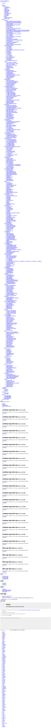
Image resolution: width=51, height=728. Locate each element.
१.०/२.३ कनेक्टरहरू (9, 55)
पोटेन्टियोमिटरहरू (6, 267)
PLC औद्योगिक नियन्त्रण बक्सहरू (11, 339)
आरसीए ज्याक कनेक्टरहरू (10, 97)
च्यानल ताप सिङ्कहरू (9, 374)
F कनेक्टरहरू (8, 51)
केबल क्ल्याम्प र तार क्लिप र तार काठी (11, 195)
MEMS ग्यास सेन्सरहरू (9, 320)
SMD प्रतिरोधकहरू (9, 278)
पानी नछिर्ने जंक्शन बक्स (9, 73)
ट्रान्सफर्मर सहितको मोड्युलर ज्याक (11, 122)
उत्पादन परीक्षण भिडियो (7, 398)
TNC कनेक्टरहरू (8, 53)
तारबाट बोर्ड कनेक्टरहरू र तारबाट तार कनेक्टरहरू (13, 21)
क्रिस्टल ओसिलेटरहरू (9, 304)
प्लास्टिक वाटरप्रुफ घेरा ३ (10, 347)
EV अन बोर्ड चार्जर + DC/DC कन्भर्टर (11, 154)
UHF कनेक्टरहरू (8, 58)
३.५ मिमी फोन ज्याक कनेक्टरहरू (11, 93)
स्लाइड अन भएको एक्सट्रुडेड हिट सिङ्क (12, 376)
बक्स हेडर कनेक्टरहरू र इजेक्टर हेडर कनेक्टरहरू (13, 24)
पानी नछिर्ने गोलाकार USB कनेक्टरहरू (11, 135)
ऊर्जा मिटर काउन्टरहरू (9, 224)
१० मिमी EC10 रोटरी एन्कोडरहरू (11, 310)
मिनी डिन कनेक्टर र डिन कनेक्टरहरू (11, 96)
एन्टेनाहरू (5, 61)
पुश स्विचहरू (8, 187)
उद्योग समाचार (6, 393)
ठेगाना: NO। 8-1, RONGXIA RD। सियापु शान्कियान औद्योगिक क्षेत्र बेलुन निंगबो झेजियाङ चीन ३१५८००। (18, 597)
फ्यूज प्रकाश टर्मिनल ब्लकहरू (10, 76)
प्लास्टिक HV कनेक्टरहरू (10, 147)
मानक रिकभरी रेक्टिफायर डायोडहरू (11, 245)
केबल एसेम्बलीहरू (6, 205)
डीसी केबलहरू (8, 221)
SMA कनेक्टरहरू (9, 46)
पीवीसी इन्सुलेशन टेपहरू (9, 382)
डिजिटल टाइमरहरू (9, 356)
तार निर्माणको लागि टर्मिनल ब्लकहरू (11, 71)
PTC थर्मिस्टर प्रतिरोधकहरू (10, 275)
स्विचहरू (5, 181)
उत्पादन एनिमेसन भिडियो (7, 396)
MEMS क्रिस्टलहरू (9, 308)
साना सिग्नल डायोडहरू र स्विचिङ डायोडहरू (12, 251)
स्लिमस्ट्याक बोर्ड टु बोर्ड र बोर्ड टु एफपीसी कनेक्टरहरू (14, 22)
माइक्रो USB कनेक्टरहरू (10, 37)
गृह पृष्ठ (3, 5)
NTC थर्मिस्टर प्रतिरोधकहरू (10, 283)
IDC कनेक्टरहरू (8, 26)
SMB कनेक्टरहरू (9, 47)
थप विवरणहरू (4, 426)
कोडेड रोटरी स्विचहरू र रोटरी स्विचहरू (12, 192)
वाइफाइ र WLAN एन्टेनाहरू (10, 64)
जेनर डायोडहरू (8, 250)
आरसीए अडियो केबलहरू (9, 219)
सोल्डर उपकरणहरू (9, 385)
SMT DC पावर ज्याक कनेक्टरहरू (11, 89)
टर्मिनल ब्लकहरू (6, 104)
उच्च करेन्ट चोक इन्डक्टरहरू (10, 288)
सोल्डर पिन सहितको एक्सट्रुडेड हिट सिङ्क (12, 375)
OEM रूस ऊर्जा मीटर (9, 230)
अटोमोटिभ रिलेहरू (9, 350)
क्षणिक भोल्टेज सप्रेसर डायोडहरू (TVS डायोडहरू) (13, 249)
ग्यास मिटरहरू (8, 229)
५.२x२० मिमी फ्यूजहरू (9, 260)
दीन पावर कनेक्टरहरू (9, 91)
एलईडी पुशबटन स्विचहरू (9, 189)
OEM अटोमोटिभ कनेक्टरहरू (10, 145)
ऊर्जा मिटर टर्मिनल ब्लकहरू (10, 227)
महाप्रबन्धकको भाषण (7, 7)
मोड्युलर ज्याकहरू (9, 120)
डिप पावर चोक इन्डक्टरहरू (10, 286)
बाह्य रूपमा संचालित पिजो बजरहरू (11, 172)
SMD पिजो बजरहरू (9, 169)
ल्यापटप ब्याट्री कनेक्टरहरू (10, 167)
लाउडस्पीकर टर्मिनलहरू (9, 102)
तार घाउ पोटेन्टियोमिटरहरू (10, 270)
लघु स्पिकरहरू (8, 176)
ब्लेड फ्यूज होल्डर (8, 266)
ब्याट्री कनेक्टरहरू (7, 157)
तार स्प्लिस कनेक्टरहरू (9, 72)
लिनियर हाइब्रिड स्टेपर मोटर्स (10, 371)
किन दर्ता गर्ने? (6, 15)
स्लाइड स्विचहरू (8, 190)
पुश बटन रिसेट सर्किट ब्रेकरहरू (10, 257)
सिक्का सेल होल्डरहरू (9, 162)
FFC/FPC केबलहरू (9, 206)
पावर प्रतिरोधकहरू (9, 274)
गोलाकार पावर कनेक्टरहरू (10, 80)
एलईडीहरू (7, 240)
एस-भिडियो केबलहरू (9, 222)
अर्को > (2, 573)
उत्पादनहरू (4, 404)
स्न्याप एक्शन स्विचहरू (9, 183)
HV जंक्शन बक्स (8, 150)
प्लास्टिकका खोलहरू (9, 337)
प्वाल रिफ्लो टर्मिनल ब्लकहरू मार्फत (11, 105)
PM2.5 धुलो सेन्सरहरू (9, 321)
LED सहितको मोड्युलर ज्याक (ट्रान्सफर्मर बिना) (13, 121)
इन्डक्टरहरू (6, 284)
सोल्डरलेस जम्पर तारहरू (9, 384)
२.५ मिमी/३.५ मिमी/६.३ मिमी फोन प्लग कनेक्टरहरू (13, 95)
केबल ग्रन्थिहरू (8, 197)
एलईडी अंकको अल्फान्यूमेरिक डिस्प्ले (11, 239)
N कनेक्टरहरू (8, 54)
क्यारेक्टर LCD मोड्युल (9, 233)
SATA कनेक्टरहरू (9, 38)
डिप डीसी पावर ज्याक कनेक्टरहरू (11, 90)
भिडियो (3, 394)
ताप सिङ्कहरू (6, 373)
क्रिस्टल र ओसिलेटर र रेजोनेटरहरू (9, 301)
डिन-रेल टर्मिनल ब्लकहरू (9, 115)
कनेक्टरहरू (6, 20)
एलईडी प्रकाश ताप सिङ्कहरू (10, 378)
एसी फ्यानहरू (8, 358)
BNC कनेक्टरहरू (9, 52)
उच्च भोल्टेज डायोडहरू (9, 253)
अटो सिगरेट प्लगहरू (9, 380)
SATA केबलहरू (8, 214)
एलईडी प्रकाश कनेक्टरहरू (10, 70)
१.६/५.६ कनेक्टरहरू (9, 56)
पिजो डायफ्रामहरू (9, 178)
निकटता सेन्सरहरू (9, 325)
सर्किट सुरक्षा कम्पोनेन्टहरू (8, 254)
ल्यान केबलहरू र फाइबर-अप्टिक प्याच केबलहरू (13, 212)
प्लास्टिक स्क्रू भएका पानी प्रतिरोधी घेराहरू (12, 332)
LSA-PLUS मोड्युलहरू (9, 131)
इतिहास (5, 16)
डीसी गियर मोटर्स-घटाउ (9, 365)
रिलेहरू (5, 348)
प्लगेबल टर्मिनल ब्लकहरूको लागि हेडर (11, 109)
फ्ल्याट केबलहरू (8, 207)
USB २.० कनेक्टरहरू (9, 35)
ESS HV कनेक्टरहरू (9, 149)
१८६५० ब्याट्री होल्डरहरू (10, 163)
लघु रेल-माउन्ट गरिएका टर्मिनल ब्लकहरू (12, 112)
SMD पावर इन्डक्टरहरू (9, 287)
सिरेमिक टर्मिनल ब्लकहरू (9, 114)
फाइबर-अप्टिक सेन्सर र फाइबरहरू (11, 328)
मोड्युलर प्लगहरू (8, 124)
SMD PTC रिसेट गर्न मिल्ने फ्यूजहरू (11, 255)
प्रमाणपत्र (5, 8)
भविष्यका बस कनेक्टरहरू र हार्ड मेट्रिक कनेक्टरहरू (13, 44)
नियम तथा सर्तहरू (6, 18)
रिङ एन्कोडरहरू (8, 314)
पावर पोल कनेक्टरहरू (9, 159)
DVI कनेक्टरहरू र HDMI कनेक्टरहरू (12, 39)
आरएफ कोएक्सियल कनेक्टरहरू (8, 45)
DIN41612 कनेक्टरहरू (9, 43)
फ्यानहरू (5, 357)
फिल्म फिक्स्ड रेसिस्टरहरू (10, 279)
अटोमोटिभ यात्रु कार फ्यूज (10, 265)
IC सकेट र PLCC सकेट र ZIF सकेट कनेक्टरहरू (13, 28)
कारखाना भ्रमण (6, 9)
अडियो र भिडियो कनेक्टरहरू (8, 86)
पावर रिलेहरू (8, 349)
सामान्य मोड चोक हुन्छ (9, 290)
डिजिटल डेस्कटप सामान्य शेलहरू (11, 338)
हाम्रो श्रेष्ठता (6, 12)
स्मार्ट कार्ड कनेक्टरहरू (9, 32)
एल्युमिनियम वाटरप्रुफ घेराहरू (10, 346)
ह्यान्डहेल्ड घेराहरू (8, 335)
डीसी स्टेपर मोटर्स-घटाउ (9, 369)
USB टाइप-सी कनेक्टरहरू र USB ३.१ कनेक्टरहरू (13, 33)
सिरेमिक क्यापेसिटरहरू (9, 299)
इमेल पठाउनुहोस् (2, 601)
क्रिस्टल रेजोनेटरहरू (9, 303)
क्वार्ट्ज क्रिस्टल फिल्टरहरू (10, 305)
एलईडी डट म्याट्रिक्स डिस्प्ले (10, 235)
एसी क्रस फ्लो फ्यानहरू (9, 362)
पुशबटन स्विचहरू (8, 188)
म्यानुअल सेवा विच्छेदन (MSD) (10, 151)
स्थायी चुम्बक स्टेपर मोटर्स (10, 372)
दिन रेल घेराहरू (8, 334)
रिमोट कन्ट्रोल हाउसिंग (9, 345)
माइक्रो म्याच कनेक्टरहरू (9, 25)
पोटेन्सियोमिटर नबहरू (9, 271)
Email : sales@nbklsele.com (4, 0)
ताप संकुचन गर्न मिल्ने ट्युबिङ (10, 381)
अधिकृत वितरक (6, 11)
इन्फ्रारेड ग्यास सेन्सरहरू (9, 318)
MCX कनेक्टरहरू (9, 48)
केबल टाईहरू (8, 196)
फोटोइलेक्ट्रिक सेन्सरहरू (10, 327)
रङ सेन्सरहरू (8, 329)
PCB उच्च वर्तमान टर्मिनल (10, 118)
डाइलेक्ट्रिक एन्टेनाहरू (9, 66)
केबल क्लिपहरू (8, 198)
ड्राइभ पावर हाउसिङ (9, 343)
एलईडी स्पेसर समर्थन (9, 242)
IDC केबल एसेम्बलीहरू (9, 209)
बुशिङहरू (7, 202)
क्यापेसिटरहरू (6, 296)
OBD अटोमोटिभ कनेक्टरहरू (10, 144)
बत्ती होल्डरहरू (8, 78)
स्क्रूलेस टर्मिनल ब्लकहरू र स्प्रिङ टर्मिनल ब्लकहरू (13, 108)
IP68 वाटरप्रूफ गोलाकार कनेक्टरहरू (11, 81)
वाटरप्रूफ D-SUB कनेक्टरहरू (10, 136)
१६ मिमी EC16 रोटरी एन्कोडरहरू (11, 313)
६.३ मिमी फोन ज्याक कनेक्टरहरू (11, 94)
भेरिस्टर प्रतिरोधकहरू (9, 276)
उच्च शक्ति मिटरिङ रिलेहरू (10, 353)
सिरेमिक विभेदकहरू (9, 307)
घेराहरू (5, 331)
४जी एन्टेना (7, 68)
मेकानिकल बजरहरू (9, 175)
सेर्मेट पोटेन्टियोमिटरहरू (9, 268)
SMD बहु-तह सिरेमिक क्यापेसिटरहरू (11, 300)
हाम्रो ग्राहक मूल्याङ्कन (7, 13)
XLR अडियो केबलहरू (9, 218)
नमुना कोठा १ (6, 389)
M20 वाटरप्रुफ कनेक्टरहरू (10, 85)
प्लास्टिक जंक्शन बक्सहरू (10, 336)
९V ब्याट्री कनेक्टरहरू (9, 166)
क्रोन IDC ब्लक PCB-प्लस (10, 132)
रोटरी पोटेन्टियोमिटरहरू (9, 272)
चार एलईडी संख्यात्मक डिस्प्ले (10, 238)
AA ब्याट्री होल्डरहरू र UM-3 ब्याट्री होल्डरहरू (13, 164)
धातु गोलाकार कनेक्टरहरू (10, 84)
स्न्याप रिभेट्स (8, 201)
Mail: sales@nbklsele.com (6, 596)
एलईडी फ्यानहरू (8, 360)
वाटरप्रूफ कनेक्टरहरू (7, 133)
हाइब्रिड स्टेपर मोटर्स (9, 370)
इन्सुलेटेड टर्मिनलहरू (9, 116)
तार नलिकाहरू (8, 199)
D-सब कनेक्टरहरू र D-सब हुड (10, 29)
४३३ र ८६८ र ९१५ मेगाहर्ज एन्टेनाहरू (11, 65)
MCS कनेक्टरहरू (9, 113)
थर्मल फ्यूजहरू (8, 264)
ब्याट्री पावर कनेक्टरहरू (9, 158)
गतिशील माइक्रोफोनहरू (9, 180)
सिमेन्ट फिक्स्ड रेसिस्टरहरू (10, 281)
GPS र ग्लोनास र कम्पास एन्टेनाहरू (11, 62)
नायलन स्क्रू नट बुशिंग (9, 200)
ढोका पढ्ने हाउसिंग (9, 341)
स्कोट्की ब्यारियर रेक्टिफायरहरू (10, 248)
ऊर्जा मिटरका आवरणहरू (9, 228)
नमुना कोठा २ (6, 390)
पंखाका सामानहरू (8, 363)
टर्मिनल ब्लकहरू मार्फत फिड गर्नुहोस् (11, 111)
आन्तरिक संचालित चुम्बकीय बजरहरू (11, 173)
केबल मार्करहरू (8, 204)
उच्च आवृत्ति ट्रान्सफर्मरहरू (10, 294)
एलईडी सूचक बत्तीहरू (9, 241)
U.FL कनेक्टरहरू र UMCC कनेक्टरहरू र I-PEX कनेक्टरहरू (15, 49)
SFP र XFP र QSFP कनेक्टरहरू (11, 125)
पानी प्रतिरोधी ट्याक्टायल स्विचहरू (11, 185)
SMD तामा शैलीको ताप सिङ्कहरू (11, 377)
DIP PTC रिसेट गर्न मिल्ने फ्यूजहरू (11, 256)
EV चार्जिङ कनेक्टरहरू (9, 155)
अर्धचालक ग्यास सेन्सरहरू (10, 317)
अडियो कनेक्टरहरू (5, 405)
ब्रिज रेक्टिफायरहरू (9, 244)
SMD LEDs (8, 232)
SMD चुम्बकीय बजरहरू (9, 170)
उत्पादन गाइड (4, 583)
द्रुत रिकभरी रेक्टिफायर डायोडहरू (11, 246)
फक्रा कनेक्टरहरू (9, 50)
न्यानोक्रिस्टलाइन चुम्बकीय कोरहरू (11, 295)
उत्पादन (3, 19)
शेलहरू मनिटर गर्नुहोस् (9, 342)
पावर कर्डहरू (8, 211)
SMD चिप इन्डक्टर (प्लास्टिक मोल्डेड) (11, 293)
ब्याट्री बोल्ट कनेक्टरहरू (9, 161)
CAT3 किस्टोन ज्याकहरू (10, 128)
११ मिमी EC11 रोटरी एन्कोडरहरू (11, 311)
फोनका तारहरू (8, 213)
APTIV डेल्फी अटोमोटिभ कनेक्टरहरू (11, 142)
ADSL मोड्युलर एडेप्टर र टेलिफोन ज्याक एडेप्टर (13, 129)
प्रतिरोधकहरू (6, 273)
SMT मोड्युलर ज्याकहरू (9, 123)
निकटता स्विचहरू (8, 326)
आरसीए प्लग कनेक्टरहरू (9, 98)
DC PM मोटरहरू (8, 368)
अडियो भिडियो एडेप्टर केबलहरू (10, 217)
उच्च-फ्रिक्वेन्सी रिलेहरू (9, 354)
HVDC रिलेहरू (8, 156)
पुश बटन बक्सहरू (8, 344)
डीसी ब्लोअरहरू (8, 359)
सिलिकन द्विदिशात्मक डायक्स (10, 252)
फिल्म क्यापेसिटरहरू (9, 298)
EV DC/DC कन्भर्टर (9, 152)
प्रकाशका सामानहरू (7, 69)
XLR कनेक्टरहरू (8, 99)
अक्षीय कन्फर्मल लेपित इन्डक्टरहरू (11, 285)
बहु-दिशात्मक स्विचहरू (9, 193)
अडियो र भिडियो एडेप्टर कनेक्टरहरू (11, 103)
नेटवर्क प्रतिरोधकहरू (9, 277)
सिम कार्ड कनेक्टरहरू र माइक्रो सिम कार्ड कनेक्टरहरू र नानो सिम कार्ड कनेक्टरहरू (18, 30)
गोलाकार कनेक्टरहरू (7, 79)
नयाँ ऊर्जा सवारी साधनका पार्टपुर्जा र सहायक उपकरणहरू (12, 146)
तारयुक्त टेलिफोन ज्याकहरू (10, 130)
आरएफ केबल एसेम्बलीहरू (10, 67)
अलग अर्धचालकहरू (7, 243)
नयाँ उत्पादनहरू (4, 387)
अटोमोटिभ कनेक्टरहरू (7, 138)
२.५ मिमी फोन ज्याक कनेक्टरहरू (11, 92)
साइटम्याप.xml (4, 584)
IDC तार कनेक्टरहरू (9, 127)
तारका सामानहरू (6, 194)
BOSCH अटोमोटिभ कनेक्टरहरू (11, 141)
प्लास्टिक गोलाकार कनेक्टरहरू (10, 83)
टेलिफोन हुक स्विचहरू (9, 191)
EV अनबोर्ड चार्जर (9, 153)
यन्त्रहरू (5, 379)
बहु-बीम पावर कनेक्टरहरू (9, 168)
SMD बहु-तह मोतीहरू (9, 291)
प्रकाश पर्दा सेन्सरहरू (9, 330)
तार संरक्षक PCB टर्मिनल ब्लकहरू (11, 107)
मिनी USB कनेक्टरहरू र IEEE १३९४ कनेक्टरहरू (13, 36)
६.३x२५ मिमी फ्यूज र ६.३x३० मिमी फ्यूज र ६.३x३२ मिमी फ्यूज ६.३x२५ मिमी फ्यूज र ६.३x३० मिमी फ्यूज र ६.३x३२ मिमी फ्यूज (24, 261)
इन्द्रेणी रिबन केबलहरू (9, 208)
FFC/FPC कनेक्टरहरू (9, 27)
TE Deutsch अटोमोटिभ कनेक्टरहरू (11, 140)
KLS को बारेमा (6, 6)
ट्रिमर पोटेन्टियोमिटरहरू (9, 269)
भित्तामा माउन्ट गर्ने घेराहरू (10, 333)
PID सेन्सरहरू (8, 316)
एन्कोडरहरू (6, 309)
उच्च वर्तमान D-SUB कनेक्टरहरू (11, 42)
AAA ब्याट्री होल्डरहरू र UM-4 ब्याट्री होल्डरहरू (13, 165)
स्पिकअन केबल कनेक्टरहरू (10, 101)
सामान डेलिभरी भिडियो (7, 397)
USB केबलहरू (8, 210)
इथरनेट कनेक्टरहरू (7, 119)
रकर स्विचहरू (8, 182)
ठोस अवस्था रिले (8, 351)
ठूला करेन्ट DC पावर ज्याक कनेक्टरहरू (12, 88)
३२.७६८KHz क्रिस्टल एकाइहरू (11, 302)
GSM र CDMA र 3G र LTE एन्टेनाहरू (12, 63)
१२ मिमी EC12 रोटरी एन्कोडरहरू (11, 312)
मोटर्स (5, 364)
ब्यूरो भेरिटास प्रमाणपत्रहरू (8, 17)
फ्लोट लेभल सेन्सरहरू (9, 324)
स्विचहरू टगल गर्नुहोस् (9, 186)
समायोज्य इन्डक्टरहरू (9, 289)
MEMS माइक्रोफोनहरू (9, 179)
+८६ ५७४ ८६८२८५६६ (3, 1)
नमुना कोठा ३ (6, 391)
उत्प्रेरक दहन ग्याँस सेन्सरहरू (10, 319)
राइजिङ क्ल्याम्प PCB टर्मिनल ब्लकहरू (11, 106)
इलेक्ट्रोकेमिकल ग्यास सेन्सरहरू (11, 315)
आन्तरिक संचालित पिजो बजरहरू (11, 171)
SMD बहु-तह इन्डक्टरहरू (10, 292)
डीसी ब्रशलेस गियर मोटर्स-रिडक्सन (11, 367)
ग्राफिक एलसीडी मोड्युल (10, 234)
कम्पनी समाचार (6, 392)
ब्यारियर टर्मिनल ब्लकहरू (9, 110)
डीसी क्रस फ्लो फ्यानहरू (9, 361)
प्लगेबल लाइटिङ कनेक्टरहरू (10, 75)
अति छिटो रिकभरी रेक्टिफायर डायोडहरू (12, 247)
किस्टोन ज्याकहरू (8, 126)
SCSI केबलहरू (8, 216)
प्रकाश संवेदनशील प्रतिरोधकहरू (11, 282)
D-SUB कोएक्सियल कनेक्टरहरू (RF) (11, 60)
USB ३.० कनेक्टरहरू (9, 34)
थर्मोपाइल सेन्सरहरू (9, 322)
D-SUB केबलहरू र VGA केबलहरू (11, 215)
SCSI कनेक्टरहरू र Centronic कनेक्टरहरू (12, 41)
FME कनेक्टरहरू (8, 59)
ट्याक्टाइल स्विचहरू (9, 184)
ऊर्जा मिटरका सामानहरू (7, 223)
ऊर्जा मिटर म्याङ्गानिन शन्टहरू (10, 225)
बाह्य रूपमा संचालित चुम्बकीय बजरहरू (11, 174)
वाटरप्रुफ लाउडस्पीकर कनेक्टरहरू (11, 137)
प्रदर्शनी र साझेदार (7, 10)
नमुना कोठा (4, 388)
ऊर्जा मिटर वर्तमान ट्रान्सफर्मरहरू (11, 226)
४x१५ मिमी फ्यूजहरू (9, 259)
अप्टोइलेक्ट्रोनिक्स (7, 231)
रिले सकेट (7, 355)
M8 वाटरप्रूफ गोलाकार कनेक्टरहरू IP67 (12, 82)
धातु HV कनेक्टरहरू (9, 148)
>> (3, 573)
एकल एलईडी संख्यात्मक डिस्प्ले (10, 236)
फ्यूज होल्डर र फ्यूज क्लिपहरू (10, 262)
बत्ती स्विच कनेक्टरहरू (9, 77)
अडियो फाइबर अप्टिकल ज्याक (10, 87)
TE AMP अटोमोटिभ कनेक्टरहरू (11, 139)
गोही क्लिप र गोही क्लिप (9, 386)
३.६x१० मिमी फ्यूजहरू (9, 258)
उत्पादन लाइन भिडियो (7, 395)
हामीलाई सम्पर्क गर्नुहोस (5, 399)
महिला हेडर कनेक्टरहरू (9, 23)
